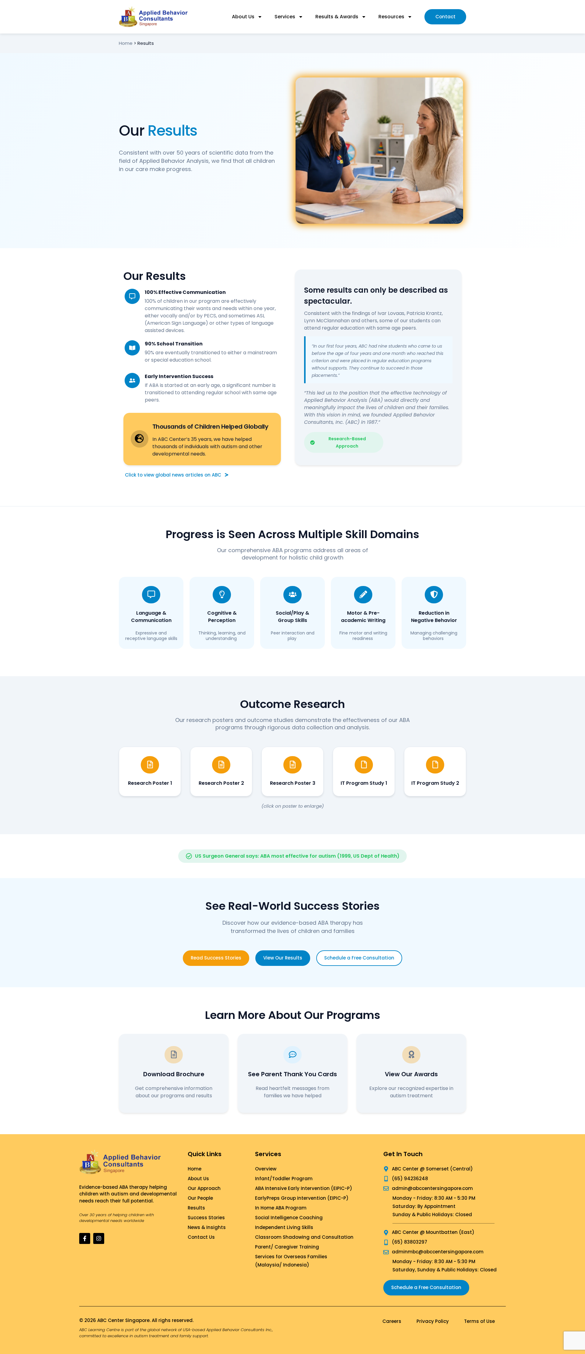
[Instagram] (98, 1238)
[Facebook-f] (84, 1238)
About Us (243, 16)
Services (285, 16)
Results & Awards (336, 16)
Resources (391, 16)
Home (126, 43)
